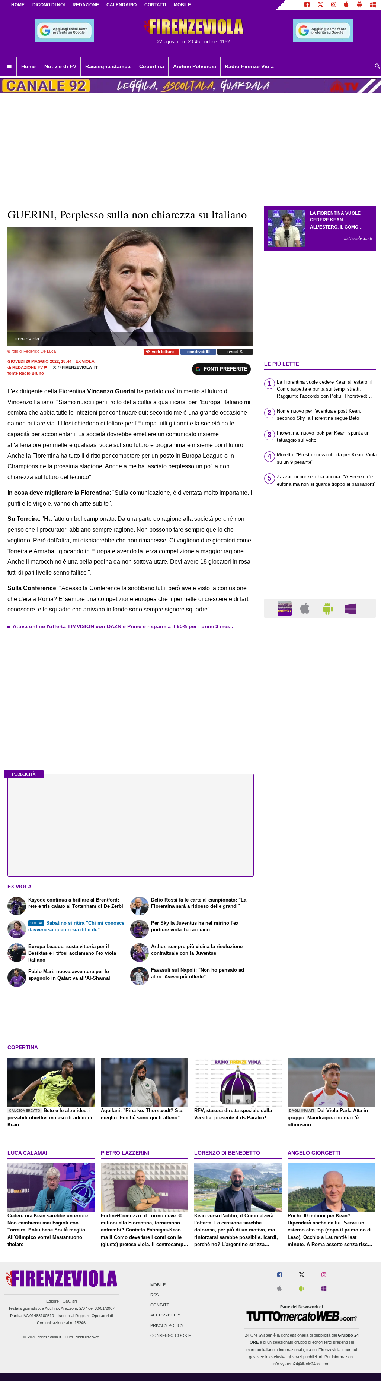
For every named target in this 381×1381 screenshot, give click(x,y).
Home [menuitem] (28, 66)
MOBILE (182, 5)
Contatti (160, 1305)
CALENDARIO (121, 5)
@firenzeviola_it (77, 367)
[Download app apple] (346, 5)
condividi (196, 351)
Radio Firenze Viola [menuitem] (249, 66)
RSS (154, 1295)
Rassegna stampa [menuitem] (108, 66)
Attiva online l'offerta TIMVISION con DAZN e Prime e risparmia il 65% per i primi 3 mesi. (123, 626)
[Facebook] (307, 5)
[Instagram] (334, 5)
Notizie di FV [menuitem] (60, 66)
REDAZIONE (86, 5)
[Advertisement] (320, 912)
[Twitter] (320, 5)
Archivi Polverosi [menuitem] (194, 66)
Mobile (158, 1285)
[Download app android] (359, 5)
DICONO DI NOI (48, 5)
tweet (233, 351)
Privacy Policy (166, 1325)
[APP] (286, 608)
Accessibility (165, 1315)
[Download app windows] (373, 5)
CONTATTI (155, 5)
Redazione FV (27, 367)
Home (18, 5)
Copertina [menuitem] (151, 66)
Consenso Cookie (170, 1335)
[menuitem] (9, 66)
